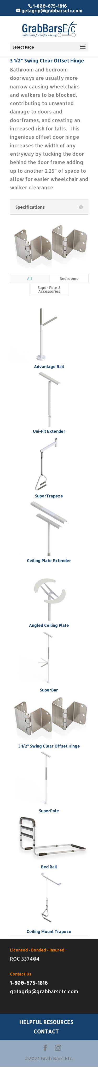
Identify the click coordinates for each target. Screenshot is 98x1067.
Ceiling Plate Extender (49, 560)
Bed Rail (49, 866)
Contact (46, 1031)
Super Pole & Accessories (49, 289)
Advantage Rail (49, 366)
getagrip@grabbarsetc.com (44, 991)
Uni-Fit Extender (49, 431)
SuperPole (49, 810)
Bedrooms (69, 278)
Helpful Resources (46, 1021)
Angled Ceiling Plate (49, 625)
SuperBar (49, 690)
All (29, 278)
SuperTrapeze (49, 495)
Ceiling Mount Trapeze (49, 931)
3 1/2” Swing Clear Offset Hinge (49, 746)
